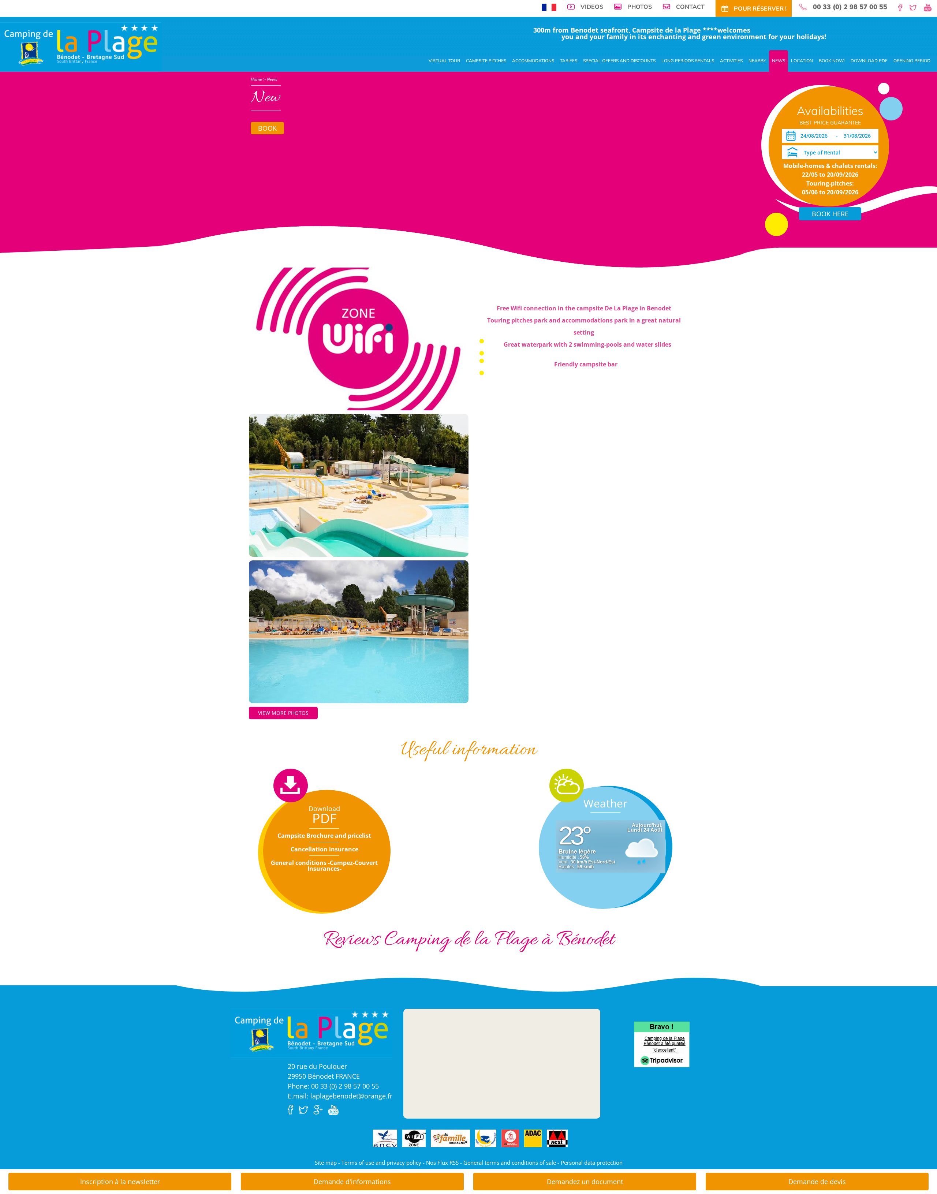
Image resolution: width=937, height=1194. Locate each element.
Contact (690, 7)
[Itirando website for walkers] (510, 1139)
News (778, 60)
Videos (592, 7)
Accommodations (533, 60)
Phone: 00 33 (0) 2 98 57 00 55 (333, 1086)
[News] (81, 46)
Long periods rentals (687, 60)
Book (267, 128)
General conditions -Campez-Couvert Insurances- (324, 866)
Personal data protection (592, 1162)
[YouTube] (930, 7)
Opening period (911, 60)
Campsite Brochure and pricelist (324, 836)
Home (256, 79)
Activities (731, 60)
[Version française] (549, 6)
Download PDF (869, 60)
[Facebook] (903, 7)
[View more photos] (358, 338)
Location (802, 60)
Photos (639, 7)
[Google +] (319, 1109)
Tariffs (568, 60)
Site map (326, 1162)
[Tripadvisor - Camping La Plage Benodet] (662, 1044)
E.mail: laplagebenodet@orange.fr (340, 1096)
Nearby (757, 60)
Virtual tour (444, 60)
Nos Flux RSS (442, 1162)
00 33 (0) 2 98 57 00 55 (850, 7)
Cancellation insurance (324, 849)
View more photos (283, 712)
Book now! (832, 60)
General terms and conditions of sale (509, 1162)
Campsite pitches (486, 60)
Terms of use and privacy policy (381, 1162)
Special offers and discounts (619, 60)
